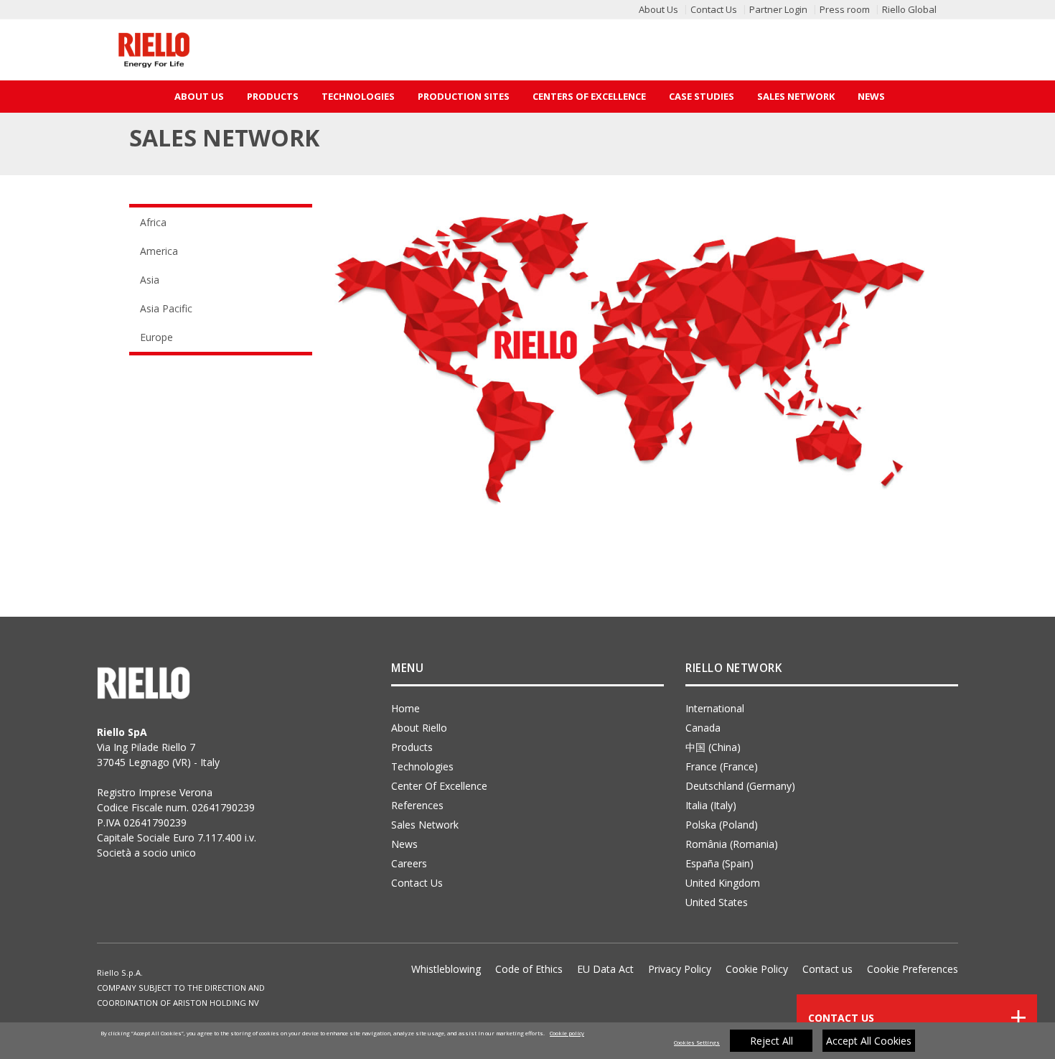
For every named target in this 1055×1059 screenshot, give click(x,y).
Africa (153, 222)
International (714, 708)
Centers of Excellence (589, 96)
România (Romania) (731, 844)
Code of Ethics (529, 969)
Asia (149, 279)
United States (716, 902)
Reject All (771, 1041)
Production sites (464, 96)
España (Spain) (719, 863)
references (417, 805)
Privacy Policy (679, 969)
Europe (156, 337)
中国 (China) (713, 747)
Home (405, 708)
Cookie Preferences (912, 969)
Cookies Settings (697, 1042)
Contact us (827, 969)
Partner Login (778, 9)
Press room (845, 9)
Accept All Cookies (868, 1041)
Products (273, 96)
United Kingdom (722, 883)
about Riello (419, 727)
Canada (703, 727)
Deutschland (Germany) (740, 786)
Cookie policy (567, 1033)
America (159, 251)
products (412, 747)
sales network (425, 824)
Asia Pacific (166, 308)
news (404, 844)
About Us (658, 9)
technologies (422, 766)
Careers (409, 863)
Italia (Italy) (710, 805)
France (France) (721, 766)
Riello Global (909, 9)
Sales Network (796, 96)
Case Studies (701, 96)
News (871, 96)
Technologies (358, 96)
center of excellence (439, 786)
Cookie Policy (757, 969)
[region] (527, 1040)
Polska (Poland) (721, 824)
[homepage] (153, 49)
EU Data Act (605, 969)
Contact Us (713, 9)
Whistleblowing (446, 969)
